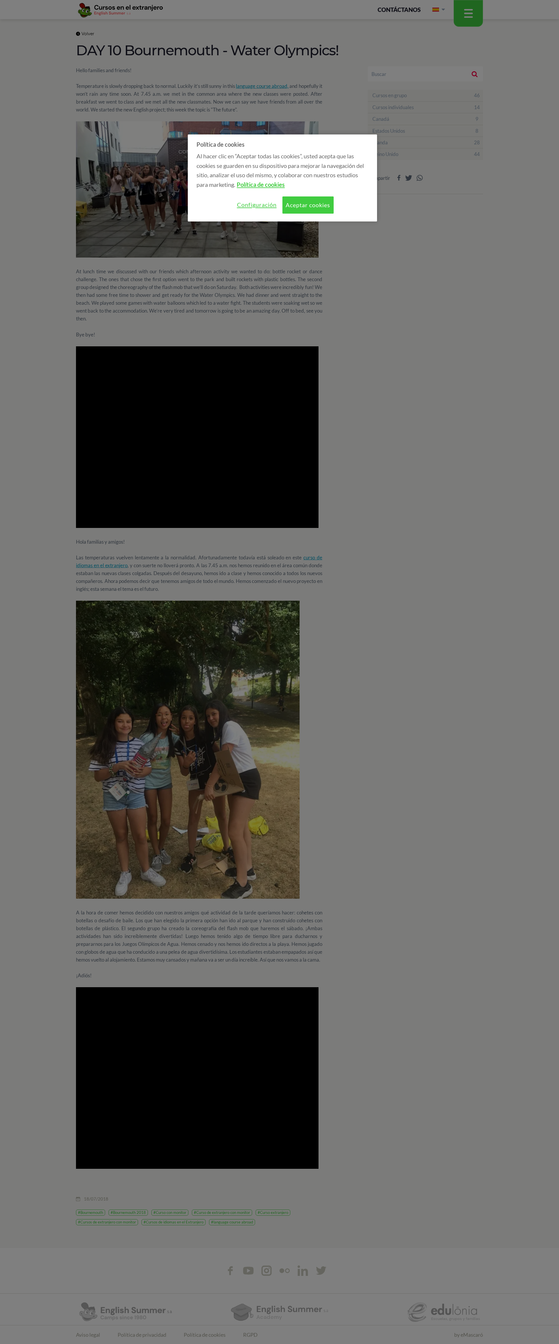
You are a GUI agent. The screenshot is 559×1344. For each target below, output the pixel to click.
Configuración (257, 204)
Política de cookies (261, 184)
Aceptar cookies (308, 204)
